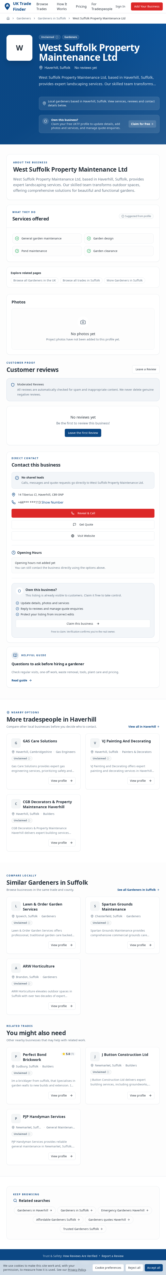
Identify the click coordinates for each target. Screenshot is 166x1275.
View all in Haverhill (142, 726)
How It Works (62, 6)
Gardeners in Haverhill (32, 1210)
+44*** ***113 (41, 502)
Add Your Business (147, 6)
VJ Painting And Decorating (126, 741)
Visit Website (86, 536)
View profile (59, 781)
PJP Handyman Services (44, 1116)
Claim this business (80, 623)
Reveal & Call (86, 513)
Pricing (81, 6)
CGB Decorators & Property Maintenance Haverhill (47, 804)
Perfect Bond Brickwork (34, 1057)
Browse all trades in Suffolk (81, 280)
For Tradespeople (102, 6)
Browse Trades (42, 6)
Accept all (153, 1268)
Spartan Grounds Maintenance (117, 907)
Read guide (19, 680)
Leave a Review (146, 369)
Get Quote (86, 524)
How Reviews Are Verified (80, 1256)
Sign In (120, 6)
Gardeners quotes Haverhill (107, 1219)
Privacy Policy (77, 1270)
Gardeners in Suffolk (52, 18)
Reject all (134, 1268)
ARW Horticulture (39, 966)
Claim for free (140, 124)
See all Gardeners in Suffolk (136, 890)
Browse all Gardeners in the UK (34, 280)
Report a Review (112, 1256)
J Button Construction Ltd (125, 1054)
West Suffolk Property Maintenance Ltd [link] (99, 18)
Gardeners (24, 18)
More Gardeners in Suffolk (125, 280)
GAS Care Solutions (40, 741)
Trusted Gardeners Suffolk (81, 1229)
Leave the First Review (83, 433)
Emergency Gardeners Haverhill (123, 1210)
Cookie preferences (108, 1268)
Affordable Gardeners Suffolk (56, 1219)
